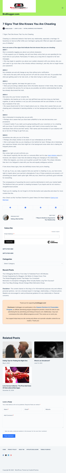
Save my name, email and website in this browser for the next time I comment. (26, 431)
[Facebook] (10, 207)
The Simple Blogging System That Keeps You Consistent (21, 278)
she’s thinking (52, 155)
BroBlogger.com (11, 14)
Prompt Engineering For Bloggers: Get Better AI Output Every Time (24, 276)
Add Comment (9, 415)
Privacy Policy (12, 449)
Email (27, 409)
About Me (21, 449)
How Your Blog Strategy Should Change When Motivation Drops (24, 283)
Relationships (38, 28)
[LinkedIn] (55, 207)
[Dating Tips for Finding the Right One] (17, 350)
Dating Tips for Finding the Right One (15, 360)
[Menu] (62, 8)
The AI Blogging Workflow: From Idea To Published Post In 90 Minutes (25, 274)
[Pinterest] (40, 207)
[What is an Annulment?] (48, 350)
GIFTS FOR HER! (8, 253)
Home (4, 449)
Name (6, 409)
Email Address (9, 234)
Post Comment (9, 436)
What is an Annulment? (42, 360)
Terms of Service (45, 449)
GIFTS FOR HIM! (8, 249)
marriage (31, 28)
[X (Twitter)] (25, 207)
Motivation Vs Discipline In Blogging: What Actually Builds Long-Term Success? (28, 281)
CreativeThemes (33, 470)
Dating (26, 28)
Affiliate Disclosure (32, 449)
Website (48, 409)
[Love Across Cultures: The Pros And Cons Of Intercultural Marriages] (17, 375)
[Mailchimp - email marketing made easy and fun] (52, 243)
